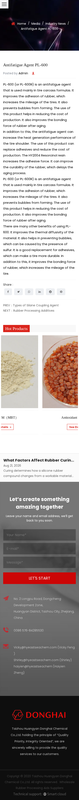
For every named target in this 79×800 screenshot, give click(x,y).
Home (21, 24)
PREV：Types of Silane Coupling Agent (31, 305)
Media (35, 24)
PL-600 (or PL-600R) (18, 84)
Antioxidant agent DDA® (50, 417)
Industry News (56, 24)
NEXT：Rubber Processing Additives (28, 310)
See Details (49, 427)
